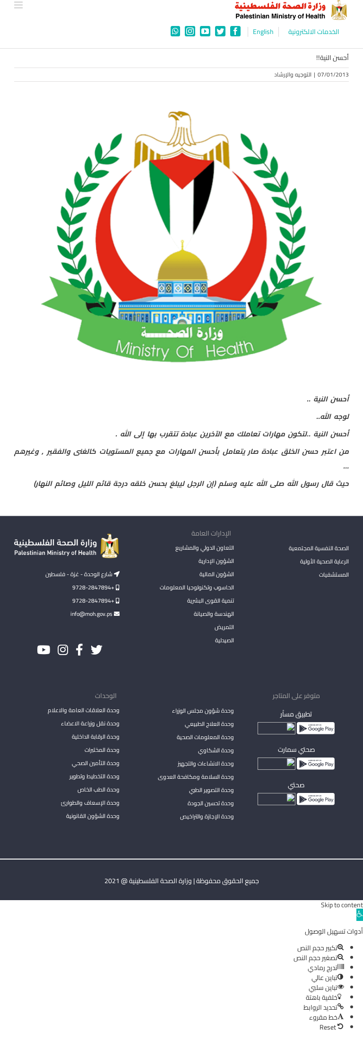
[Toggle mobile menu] (19, 5)
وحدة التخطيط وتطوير (94, 776)
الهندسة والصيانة (214, 613)
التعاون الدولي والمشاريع (204, 547)
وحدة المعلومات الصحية (205, 737)
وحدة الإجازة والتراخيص (207, 816)
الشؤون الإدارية (216, 560)
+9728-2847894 (94, 587)
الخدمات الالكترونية (313, 32)
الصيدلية (224, 640)
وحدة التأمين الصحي (96, 763)
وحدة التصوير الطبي (211, 789)
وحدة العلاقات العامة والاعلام (84, 710)
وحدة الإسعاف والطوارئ (90, 802)
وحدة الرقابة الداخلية (96, 736)
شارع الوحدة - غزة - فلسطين (79, 574)
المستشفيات (334, 574)
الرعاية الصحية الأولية (324, 561)
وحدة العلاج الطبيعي (209, 723)
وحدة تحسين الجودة (211, 803)
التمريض (224, 627)
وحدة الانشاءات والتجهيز (206, 763)
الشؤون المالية (216, 574)
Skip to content (342, 905)
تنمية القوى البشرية (210, 600)
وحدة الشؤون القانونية (93, 815)
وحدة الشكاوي (216, 750)
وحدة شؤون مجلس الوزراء (203, 711)
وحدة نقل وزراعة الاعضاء (90, 723)
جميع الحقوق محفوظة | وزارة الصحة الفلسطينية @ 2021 (181, 881)
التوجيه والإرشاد (292, 74)
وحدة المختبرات (102, 749)
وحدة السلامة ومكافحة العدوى (196, 776)
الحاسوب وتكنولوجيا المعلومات (197, 587)
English (263, 32)
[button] (359, 915)
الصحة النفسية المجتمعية (319, 549)
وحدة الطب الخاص (99, 789)
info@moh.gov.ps (92, 613)
